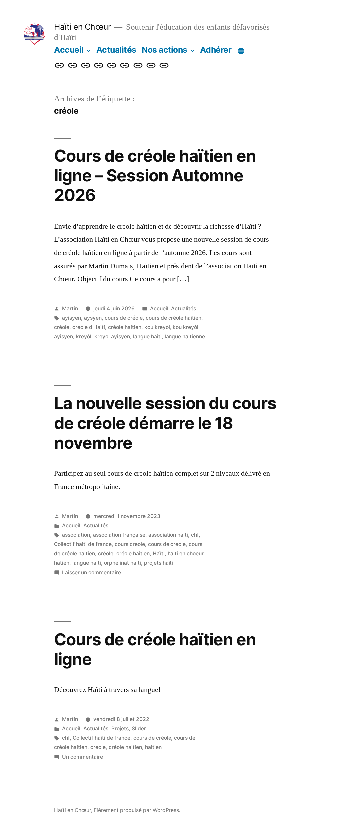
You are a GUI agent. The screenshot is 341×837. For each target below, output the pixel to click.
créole (61, 327)
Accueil (69, 50)
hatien (61, 563)
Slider (139, 728)
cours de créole (124, 318)
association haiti (168, 535)
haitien (153, 747)
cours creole (130, 544)
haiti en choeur (185, 553)
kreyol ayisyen (112, 336)
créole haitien (124, 327)
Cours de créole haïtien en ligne (155, 649)
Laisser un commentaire (91, 572)
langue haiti (147, 336)
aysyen (93, 318)
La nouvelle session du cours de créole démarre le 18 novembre (165, 423)
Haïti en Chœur (82, 27)
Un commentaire (82, 757)
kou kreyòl (157, 327)
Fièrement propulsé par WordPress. (137, 810)
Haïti (159, 553)
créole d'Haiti (88, 327)
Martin (70, 308)
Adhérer (216, 50)
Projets (120, 728)
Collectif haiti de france (83, 544)
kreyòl (83, 336)
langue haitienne (185, 336)
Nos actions (164, 50)
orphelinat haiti (122, 563)
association (76, 535)
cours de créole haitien (173, 318)
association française (119, 535)
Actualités (116, 50)
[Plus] (241, 51)
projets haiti (158, 563)
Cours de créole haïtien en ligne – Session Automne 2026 (155, 175)
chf (195, 535)
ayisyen (71, 318)
